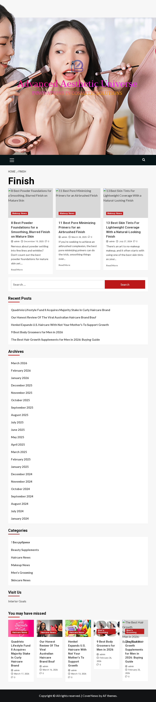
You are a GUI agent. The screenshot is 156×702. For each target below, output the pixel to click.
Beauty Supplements (25, 550)
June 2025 (18, 429)
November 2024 (21, 481)
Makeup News (19, 213)
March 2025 (19, 452)
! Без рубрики (20, 542)
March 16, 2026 (50, 670)
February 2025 (21, 459)
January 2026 (20, 378)
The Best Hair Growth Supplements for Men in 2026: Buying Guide (55, 339)
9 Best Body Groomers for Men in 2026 (37, 332)
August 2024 (19, 503)
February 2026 (21, 370)
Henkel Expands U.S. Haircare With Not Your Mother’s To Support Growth (60, 324)
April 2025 (18, 444)
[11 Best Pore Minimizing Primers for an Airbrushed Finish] (78, 203)
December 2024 (21, 474)
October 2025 (20, 400)
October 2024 (20, 489)
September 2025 (22, 407)
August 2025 (19, 415)
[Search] (143, 159)
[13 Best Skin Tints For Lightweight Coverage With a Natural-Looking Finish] (125, 203)
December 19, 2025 (34, 241)
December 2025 (21, 385)
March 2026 (19, 363)
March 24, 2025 (79, 237)
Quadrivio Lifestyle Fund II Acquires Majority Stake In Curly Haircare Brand (60, 310)
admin (17, 241)
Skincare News (20, 580)
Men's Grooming (22, 572)
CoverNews (90, 695)
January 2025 (20, 466)
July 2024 (17, 511)
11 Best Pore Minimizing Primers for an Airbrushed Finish (77, 227)
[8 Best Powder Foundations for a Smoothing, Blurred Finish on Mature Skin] (30, 203)
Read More (17, 269)
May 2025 (17, 437)
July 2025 (17, 422)
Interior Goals (17, 601)
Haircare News (20, 557)
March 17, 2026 (21, 674)
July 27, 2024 (125, 241)
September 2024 (22, 496)
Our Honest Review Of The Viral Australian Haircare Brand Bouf (53, 317)
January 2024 (20, 518)
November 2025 (21, 392)
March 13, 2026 (78, 674)
